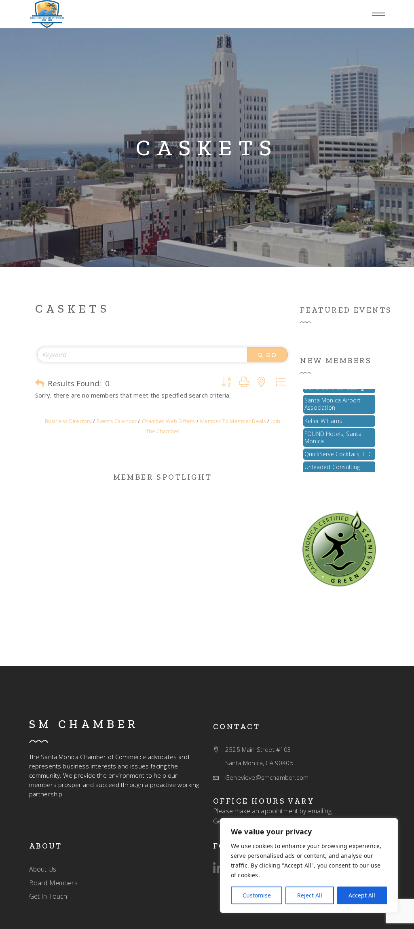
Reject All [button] (309, 895)
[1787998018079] (47, 14)
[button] (39, 383)
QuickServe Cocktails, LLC (338, 447)
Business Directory (68, 421)
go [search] (271, 355)
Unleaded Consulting (332, 460)
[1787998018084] (339, 547)
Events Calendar (117, 421)
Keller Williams (323, 414)
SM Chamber (84, 724)
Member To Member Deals (233, 421)
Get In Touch (48, 896)
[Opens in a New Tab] (218, 868)
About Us (42, 869)
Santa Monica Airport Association (332, 397)
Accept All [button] (362, 895)
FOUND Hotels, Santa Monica (332, 430)
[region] (309, 865)
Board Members (53, 882)
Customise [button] (257, 895)
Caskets (207, 147)
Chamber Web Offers (168, 421)
